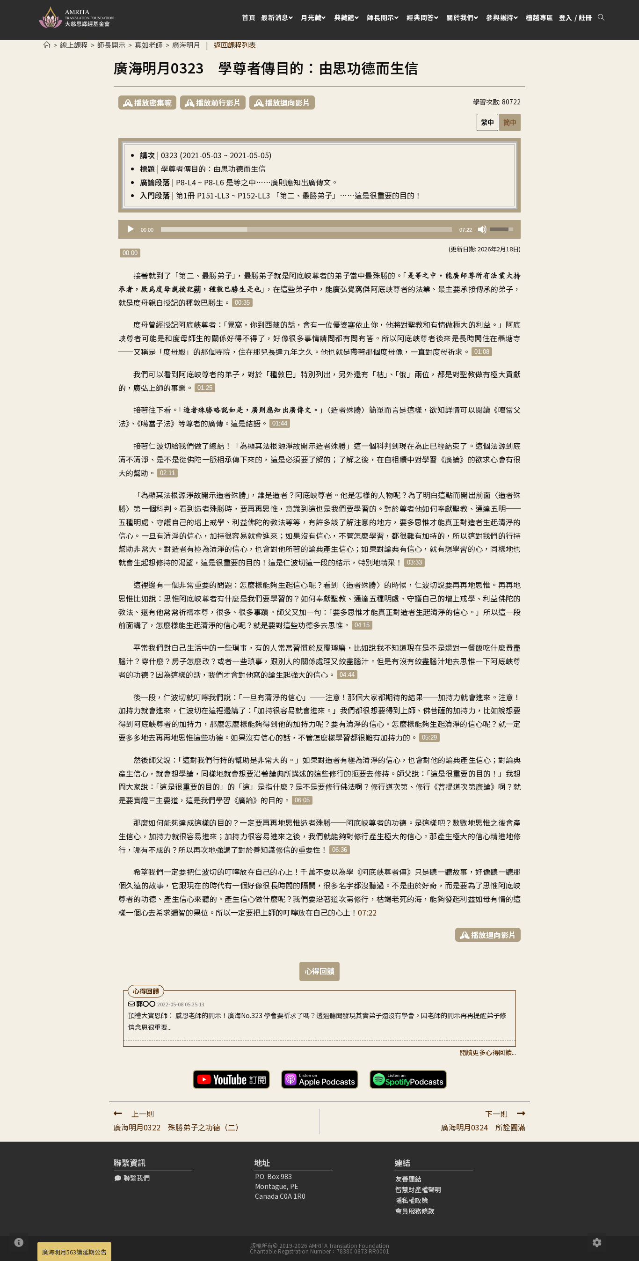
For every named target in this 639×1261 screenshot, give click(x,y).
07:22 (367, 912)
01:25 (204, 387)
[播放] (130, 229)
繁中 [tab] (487, 122)
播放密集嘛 (152, 102)
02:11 (167, 473)
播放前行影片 (217, 102)
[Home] (47, 45)
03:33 (414, 562)
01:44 (279, 423)
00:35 (242, 302)
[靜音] (482, 229)
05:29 (429, 737)
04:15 (362, 625)
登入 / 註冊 (575, 17)
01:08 (481, 351)
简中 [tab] (509, 122)
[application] (319, 229)
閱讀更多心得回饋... (487, 1052)
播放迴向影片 (286, 102)
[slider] (306, 229)
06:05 (302, 800)
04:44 (347, 674)
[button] (132, 1178)
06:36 (339, 849)
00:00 (130, 253)
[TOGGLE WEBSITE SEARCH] (601, 17)
